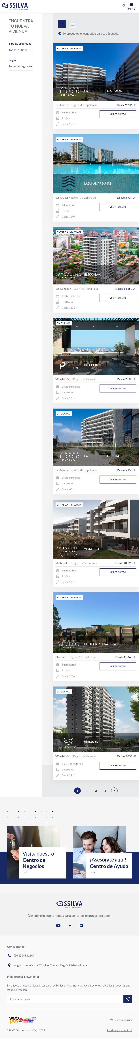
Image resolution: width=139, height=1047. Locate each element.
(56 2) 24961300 (21, 955)
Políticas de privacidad (119, 1030)
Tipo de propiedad (20, 43)
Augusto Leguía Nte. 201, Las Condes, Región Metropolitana (47, 965)
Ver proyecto (118, 114)
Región (13, 60)
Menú (131, 6)
